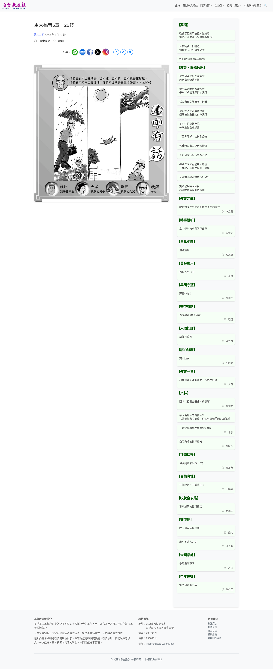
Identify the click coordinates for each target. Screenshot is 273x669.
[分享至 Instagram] (106, 52)
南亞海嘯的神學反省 (190, 441)
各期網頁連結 (190, 5)
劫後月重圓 (185, 336)
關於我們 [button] (205, 5)
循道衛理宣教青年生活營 (193, 101)
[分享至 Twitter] (97, 52)
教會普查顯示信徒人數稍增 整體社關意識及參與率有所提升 (197, 35)
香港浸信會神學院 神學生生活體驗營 (189, 125)
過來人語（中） (188, 272)
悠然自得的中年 (188, 585)
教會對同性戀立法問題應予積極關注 (199, 207)
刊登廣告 (212, 623)
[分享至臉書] (90, 52)
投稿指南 (212, 634)
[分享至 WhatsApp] (75, 52)
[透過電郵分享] (82, 52)
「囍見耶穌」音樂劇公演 (193, 136)
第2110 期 (39, 34)
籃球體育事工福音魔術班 (193, 145)
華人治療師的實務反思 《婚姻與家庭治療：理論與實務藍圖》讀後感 (204, 417)
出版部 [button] (218, 5)
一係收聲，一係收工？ (192, 485)
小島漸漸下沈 (186, 563)
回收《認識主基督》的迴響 (194, 401)
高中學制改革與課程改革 (193, 228)
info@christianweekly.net (160, 643)
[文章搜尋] (270, 5)
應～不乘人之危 (188, 542)
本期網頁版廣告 (253, 5)
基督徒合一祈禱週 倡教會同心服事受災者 (192, 48)
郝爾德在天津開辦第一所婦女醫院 (198, 380)
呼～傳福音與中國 (189, 528)
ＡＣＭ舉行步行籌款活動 (193, 155)
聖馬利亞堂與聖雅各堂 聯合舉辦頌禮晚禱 (192, 78)
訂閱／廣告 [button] (233, 5)
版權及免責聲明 (153, 659)
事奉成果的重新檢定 (190, 506)
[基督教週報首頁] (14, 5)
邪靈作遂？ (185, 293)
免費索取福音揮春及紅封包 (194, 177)
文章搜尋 (212, 631)
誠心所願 (184, 358)
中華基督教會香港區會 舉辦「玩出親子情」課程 (193, 91)
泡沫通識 (184, 250)
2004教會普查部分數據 (192, 59)
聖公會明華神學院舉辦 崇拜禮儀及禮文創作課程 (193, 113)
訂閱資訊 (212, 627)
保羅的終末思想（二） (192, 463)
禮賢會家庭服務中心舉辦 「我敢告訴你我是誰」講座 (194, 166)
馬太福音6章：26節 (190, 315)
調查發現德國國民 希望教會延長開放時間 (192, 188)
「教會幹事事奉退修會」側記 (195, 428)
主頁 (177, 5)
